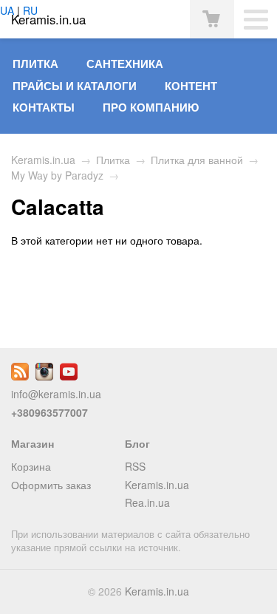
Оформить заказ (51, 484)
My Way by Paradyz (57, 175)
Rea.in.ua (147, 502)
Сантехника (124, 63)
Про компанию (151, 107)
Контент (191, 86)
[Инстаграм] (44, 376)
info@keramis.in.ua (56, 393)
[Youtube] (69, 376)
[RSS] (20, 376)
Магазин (32, 443)
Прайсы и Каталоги (75, 86)
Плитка (35, 63)
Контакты (44, 107)
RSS (135, 466)
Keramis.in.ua (43, 159)
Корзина (31, 466)
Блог (137, 443)
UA (7, 10)
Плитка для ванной (197, 159)
